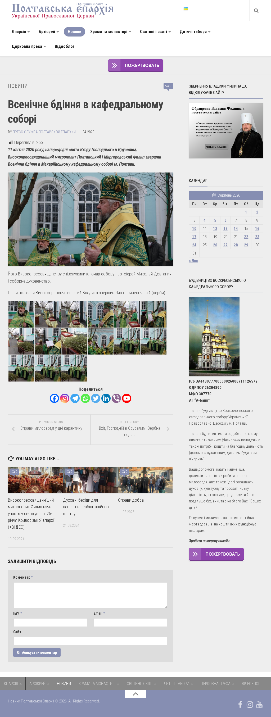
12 (215, 228)
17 (194, 236)
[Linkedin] (106, 398)
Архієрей (47, 31)
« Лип (193, 260)
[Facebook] (54, 398)
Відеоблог (65, 46)
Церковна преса (27, 46)
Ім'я (17, 613)
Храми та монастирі (108, 31)
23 (257, 236)
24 (194, 245)
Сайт (17, 632)
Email (99, 613)
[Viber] (116, 398)
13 (225, 228)
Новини (74, 31)
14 (236, 228)
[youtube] (259, 704)
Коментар (23, 577)
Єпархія (19, 31)
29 (246, 245)
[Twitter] (95, 398)
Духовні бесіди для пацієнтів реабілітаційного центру (87, 506)
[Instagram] (64, 398)
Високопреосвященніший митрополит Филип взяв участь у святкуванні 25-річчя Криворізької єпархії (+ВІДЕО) (31, 513)
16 (257, 228)
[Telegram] (75, 398)
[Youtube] (126, 398)
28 (236, 245)
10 (194, 228)
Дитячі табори (193, 31)
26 (215, 245)
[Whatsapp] (85, 398)
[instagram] (250, 704)
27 (225, 245)
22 (246, 236)
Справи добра (131, 500)
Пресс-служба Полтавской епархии (44, 132)
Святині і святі (153, 31)
